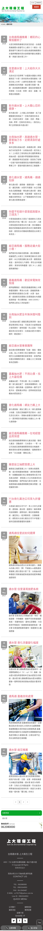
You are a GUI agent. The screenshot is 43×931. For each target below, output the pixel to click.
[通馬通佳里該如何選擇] (25, 550)
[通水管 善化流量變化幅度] (25, 656)
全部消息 (5, 813)
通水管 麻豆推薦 (18, 749)
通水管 (4, 818)
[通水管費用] (13, 9)
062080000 (8, 827)
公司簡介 (12, 907)
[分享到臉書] (19, 920)
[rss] (25, 920)
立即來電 (12, 928)
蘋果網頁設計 (20, 868)
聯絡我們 (38, 2)
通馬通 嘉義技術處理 (21, 696)
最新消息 (12, 910)
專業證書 (28, 910)
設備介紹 (20, 913)
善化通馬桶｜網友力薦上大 (24, 405)
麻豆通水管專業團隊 (20, 345)
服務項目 (28, 907)
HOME (33, 2)
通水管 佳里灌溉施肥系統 (23, 589)
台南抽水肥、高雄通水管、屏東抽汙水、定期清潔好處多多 (24, 139)
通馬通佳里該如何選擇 (22, 533)
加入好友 (34, 928)
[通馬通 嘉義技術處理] (25, 710)
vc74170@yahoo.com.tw (23, 893)
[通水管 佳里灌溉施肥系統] (25, 603)
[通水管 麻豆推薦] (25, 763)
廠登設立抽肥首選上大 (22, 464)
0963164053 (22, 887)
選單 (37, 7)
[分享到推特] (13, 920)
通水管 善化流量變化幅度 (23, 642)
